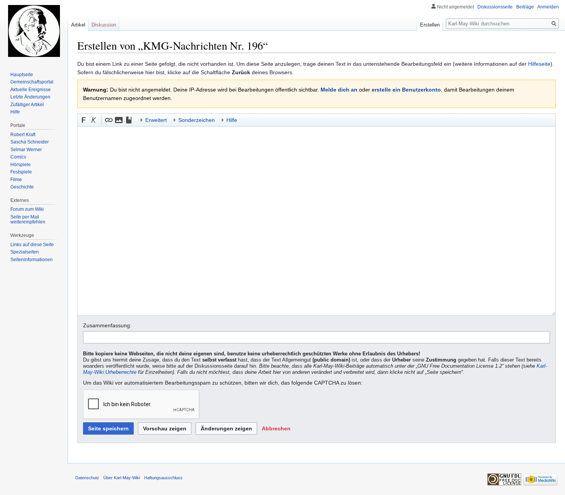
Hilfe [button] (231, 120)
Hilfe (15, 112)
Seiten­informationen (31, 259)
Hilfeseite (539, 64)
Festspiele (21, 172)
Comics (18, 157)
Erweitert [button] (156, 120)
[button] (84, 120)
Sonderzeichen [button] (196, 120)
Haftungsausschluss (163, 477)
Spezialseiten (24, 252)
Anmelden (548, 7)
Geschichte (22, 187)
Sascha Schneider (29, 142)
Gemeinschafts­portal (31, 82)
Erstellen (430, 25)
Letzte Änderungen (30, 97)
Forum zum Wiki (27, 209)
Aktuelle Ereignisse (30, 89)
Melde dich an (339, 90)
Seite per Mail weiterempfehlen (27, 219)
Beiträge (525, 7)
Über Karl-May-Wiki (121, 477)
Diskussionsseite (495, 7)
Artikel (78, 25)
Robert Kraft (22, 134)
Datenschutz (87, 477)
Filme (16, 179)
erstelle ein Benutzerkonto (406, 90)
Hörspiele (20, 164)
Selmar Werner (26, 149)
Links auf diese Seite (32, 244)
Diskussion (103, 25)
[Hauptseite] (34, 31)
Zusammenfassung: (107, 325)
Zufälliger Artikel (27, 104)
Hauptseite (21, 74)
